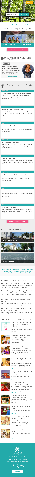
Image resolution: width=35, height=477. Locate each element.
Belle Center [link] (5, 269)
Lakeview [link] (5, 271)
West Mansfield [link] (22, 272)
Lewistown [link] (11, 271)
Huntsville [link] (29, 269)
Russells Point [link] (7, 272)
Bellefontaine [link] (12, 269)
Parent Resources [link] (12, 459)
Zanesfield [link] (28, 272)
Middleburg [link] (16, 271)
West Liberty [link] (14, 272)
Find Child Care (24, 14)
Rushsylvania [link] (28, 271)
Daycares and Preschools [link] (11, 24)
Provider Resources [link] (22, 459)
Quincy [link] (22, 271)
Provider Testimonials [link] (23, 461)
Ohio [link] (19, 24)
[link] (7, 3)
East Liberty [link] (23, 269)
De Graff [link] (18, 269)
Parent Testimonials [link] (12, 461)
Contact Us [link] (23, 456)
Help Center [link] (17, 471)
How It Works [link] (17, 456)
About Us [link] (11, 456)
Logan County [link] (25, 24)
